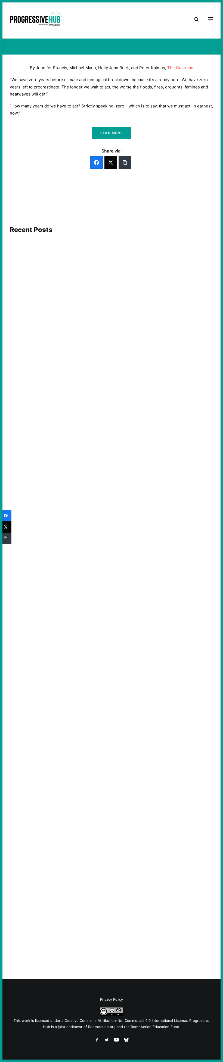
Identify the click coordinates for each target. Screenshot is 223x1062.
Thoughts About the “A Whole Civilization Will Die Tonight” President (85, 750)
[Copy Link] (125, 162)
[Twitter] (110, 162)
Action (27, 361)
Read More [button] (111, 133)
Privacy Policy (111, 999)
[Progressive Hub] (37, 19)
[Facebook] (96, 162)
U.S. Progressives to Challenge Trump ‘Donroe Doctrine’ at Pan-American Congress (98, 932)
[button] (111, 290)
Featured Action (36, 543)
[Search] (194, 19)
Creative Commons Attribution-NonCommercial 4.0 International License (125, 1020)
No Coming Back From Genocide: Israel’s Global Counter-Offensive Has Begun (92, 369)
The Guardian (180, 67)
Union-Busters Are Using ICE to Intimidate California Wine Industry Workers (91, 551)
